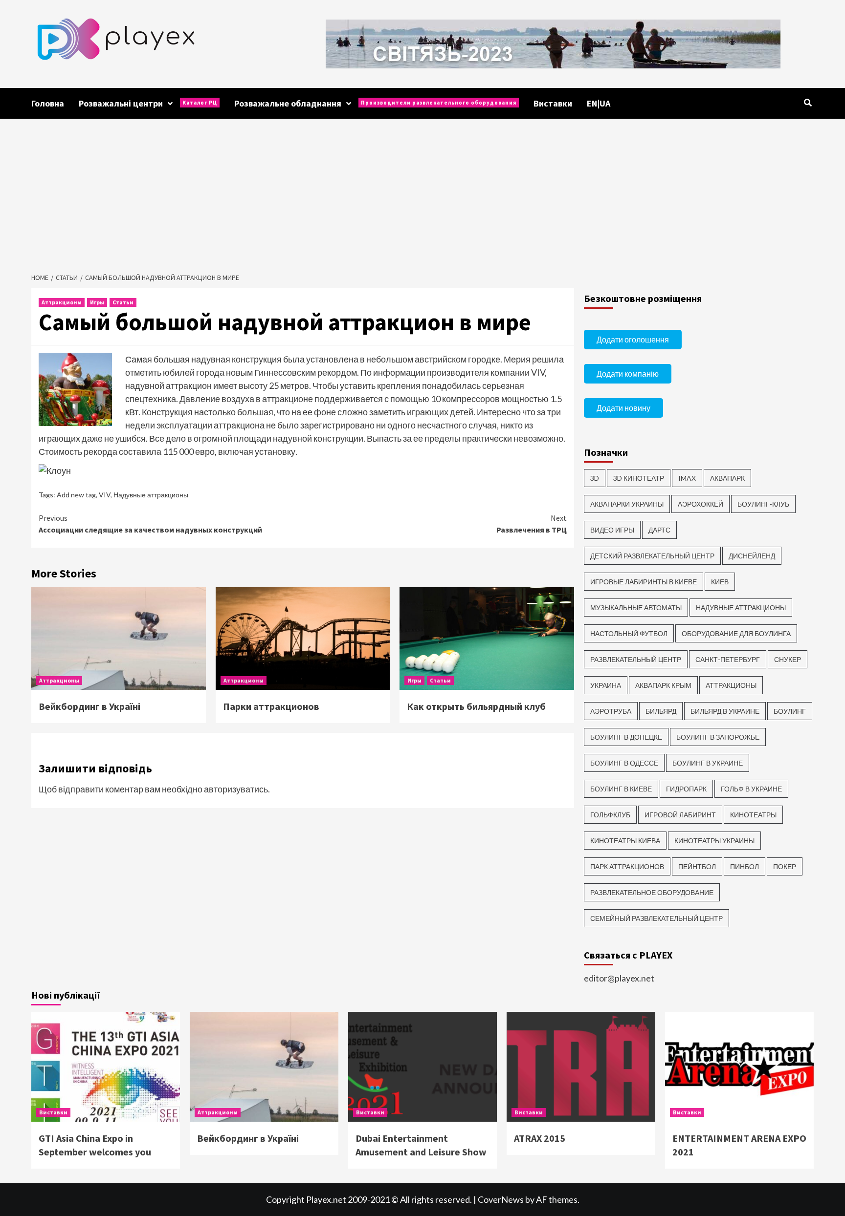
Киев (720, 581)
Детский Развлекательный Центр (652, 556)
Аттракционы (62, 302)
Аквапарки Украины (627, 504)
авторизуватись (236, 789)
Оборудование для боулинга (736, 633)
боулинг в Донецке (626, 737)
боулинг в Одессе (624, 763)
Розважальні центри (148, 103)
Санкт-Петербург (727, 659)
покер (784, 866)
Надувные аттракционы (150, 495)
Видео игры (612, 530)
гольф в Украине (751, 789)
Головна (47, 103)
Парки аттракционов (271, 706)
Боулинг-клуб (763, 504)
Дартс (659, 530)
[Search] (807, 102)
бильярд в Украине (724, 711)
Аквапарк (727, 478)
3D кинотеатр (638, 478)
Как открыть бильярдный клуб (476, 706)
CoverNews (501, 1199)
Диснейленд (752, 556)
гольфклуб (610, 815)
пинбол (744, 866)
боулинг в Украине (707, 763)
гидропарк (686, 789)
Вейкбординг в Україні (89, 706)
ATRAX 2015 (539, 1138)
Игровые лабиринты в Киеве (643, 581)
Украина (605, 685)
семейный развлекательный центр (656, 918)
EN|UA (598, 103)
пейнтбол (697, 866)
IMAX (687, 478)
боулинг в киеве (621, 789)
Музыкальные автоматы (636, 607)
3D (594, 478)
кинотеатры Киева (625, 840)
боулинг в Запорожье (717, 737)
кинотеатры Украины (714, 840)
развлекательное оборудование (651, 892)
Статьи (122, 302)
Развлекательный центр (635, 659)
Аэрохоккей (700, 504)
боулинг (790, 711)
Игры (97, 302)
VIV (105, 495)
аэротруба (610, 711)
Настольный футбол (628, 633)
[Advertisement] (422, 192)
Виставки (553, 103)
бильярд (660, 711)
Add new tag (76, 495)
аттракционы (731, 685)
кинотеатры (753, 815)
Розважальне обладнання (375, 103)
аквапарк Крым (663, 685)
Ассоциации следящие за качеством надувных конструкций (150, 523)
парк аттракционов (627, 866)
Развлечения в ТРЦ (531, 523)
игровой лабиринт (680, 815)
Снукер (787, 659)
